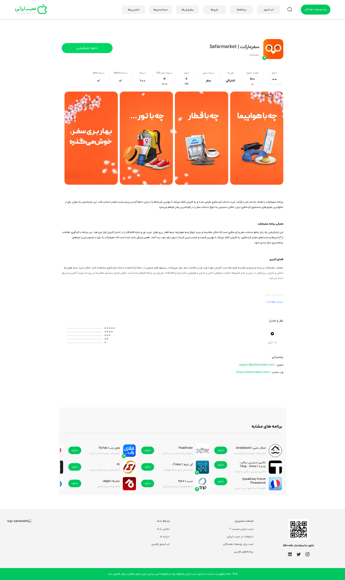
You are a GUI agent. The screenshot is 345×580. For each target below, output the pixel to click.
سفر (208, 81)
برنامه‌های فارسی (244, 552)
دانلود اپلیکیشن (87, 48)
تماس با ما (163, 529)
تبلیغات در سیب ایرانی (240, 537)
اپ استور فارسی (160, 544)
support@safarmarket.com (257, 365)
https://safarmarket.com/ (253, 372)
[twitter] (298, 554)
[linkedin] (290, 554)
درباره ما (165, 537)
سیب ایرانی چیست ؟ (241, 529)
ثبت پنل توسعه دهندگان (238, 544)
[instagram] (307, 554)
